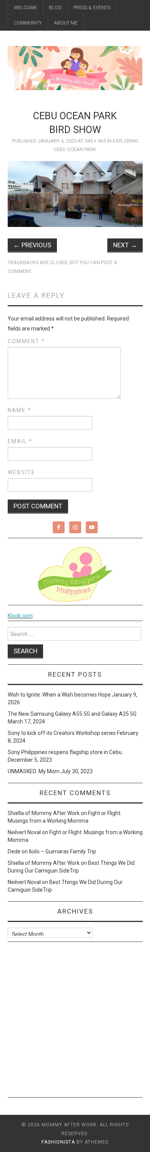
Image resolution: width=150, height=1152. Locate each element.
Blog (55, 7)
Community (28, 23)
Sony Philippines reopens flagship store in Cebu (65, 752)
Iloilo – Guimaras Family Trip (62, 851)
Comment (26, 341)
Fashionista (58, 1142)
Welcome (25, 7)
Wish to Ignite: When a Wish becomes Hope (59, 695)
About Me (66, 23)
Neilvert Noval (24, 832)
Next (125, 245)
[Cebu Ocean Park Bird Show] (75, 194)
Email (20, 441)
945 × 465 (95, 141)
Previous (32, 245)
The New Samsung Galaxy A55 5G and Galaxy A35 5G (72, 714)
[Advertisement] (75, 1022)
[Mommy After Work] (75, 67)
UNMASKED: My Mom (34, 771)
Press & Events (91, 7)
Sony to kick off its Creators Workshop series (62, 733)
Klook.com (20, 616)
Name (19, 410)
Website (21, 472)
